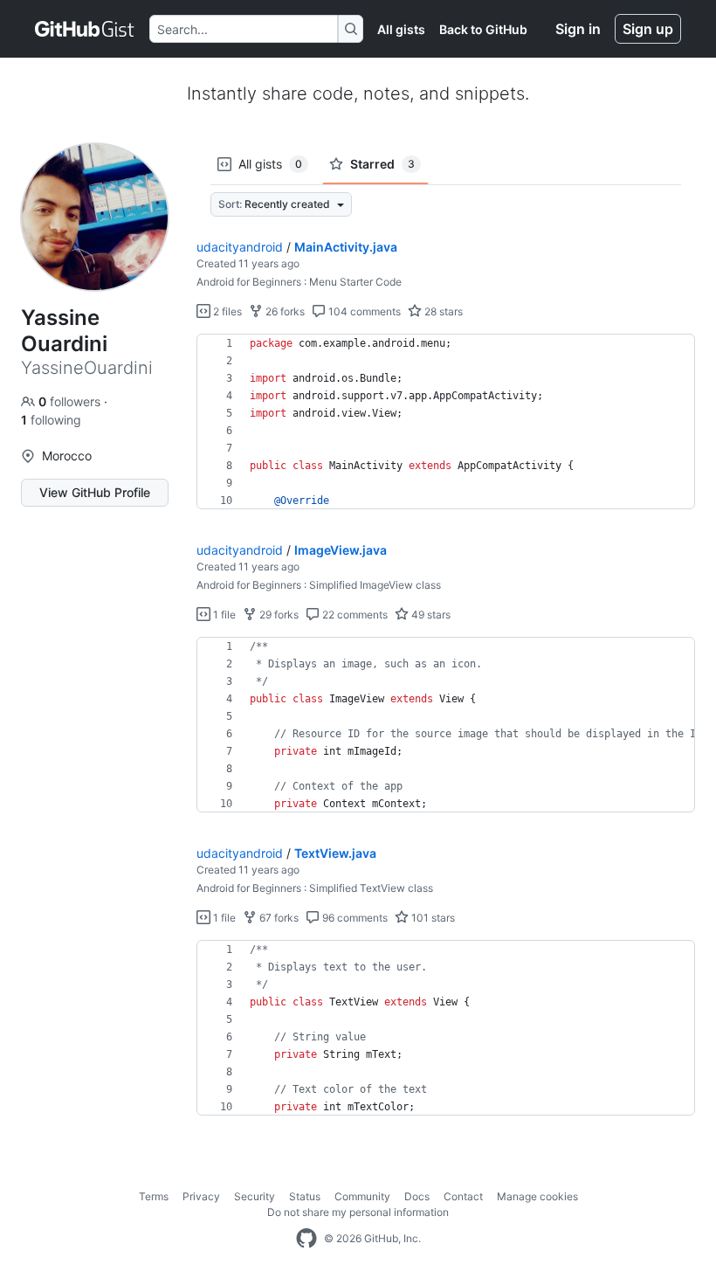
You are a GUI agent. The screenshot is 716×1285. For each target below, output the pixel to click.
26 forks (284, 311)
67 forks (278, 917)
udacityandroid (239, 246)
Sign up (648, 29)
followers (71, 401)
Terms (154, 1196)
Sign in (578, 29)
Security (254, 1196)
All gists (401, 29)
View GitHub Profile (94, 492)
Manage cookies (537, 1196)
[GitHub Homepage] (306, 1238)
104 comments (363, 311)
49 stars (430, 614)
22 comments (354, 614)
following (51, 419)
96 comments (354, 917)
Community (362, 1196)
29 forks (278, 614)
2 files (226, 311)
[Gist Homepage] (85, 28)
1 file (223, 614)
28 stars (442, 311)
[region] (445, 422)
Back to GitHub (483, 29)
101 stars (432, 917)
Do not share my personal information (358, 1212)
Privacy (201, 1196)
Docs (417, 1196)
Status (304, 1196)
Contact (463, 1196)
